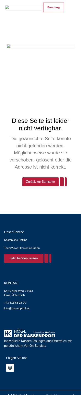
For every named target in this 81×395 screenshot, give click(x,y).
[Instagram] (10, 368)
